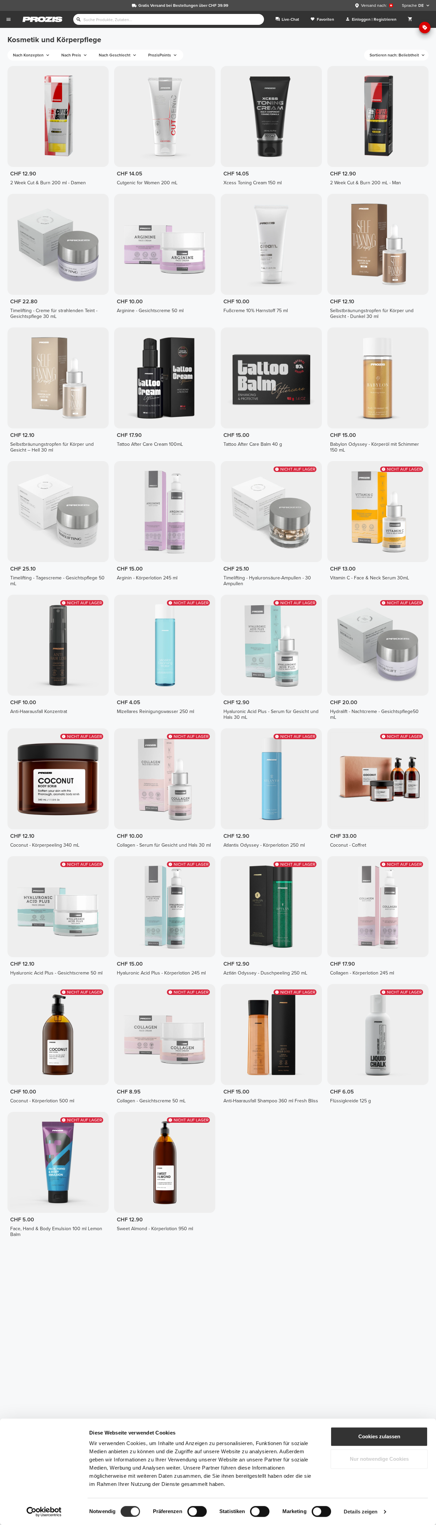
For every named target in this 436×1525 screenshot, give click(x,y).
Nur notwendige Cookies (379, 1459)
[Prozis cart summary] (410, 19)
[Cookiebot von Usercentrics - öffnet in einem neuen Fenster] (44, 1512)
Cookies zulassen (379, 1436)
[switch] (197, 1511)
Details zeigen (360, 1511)
